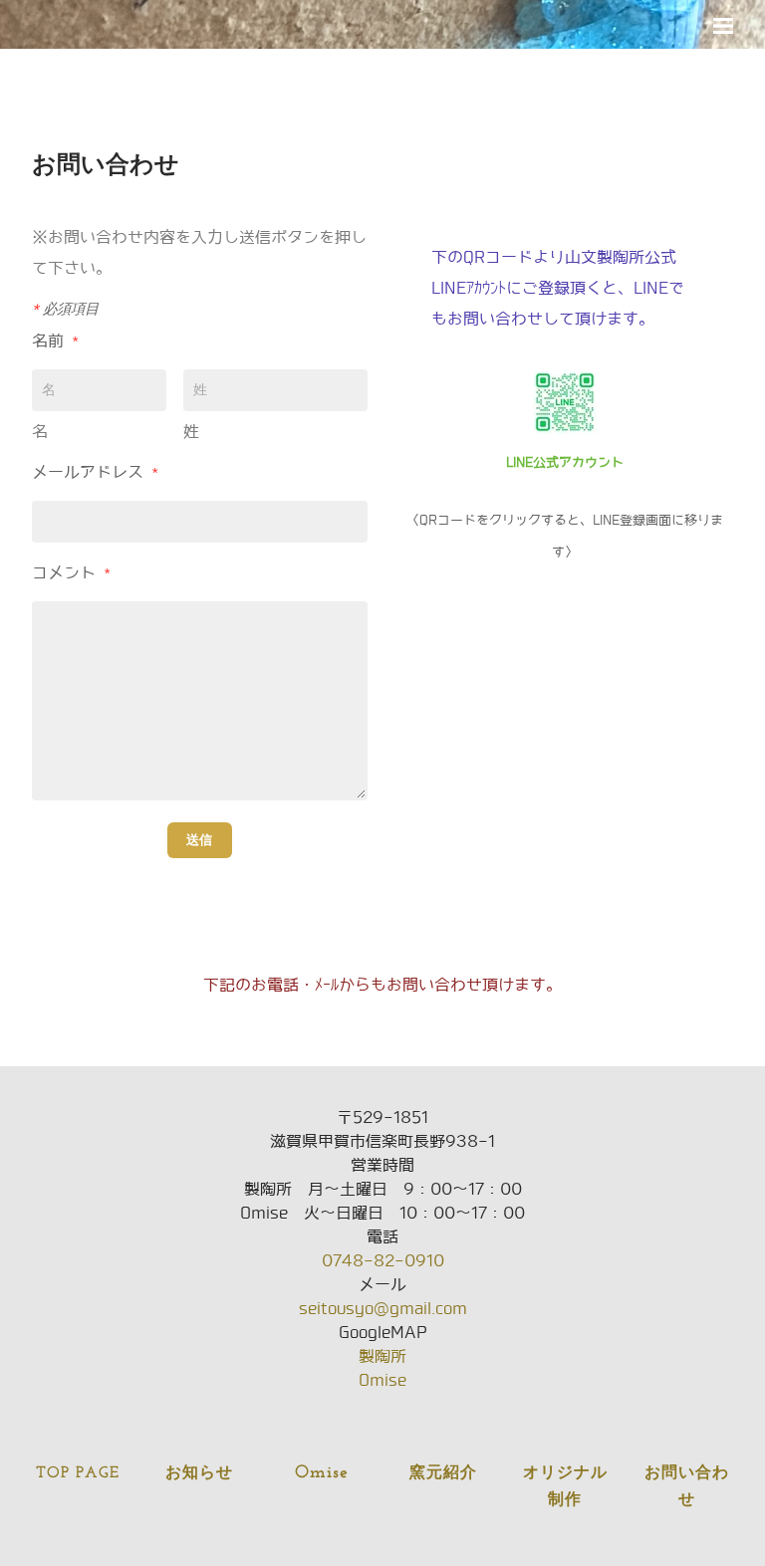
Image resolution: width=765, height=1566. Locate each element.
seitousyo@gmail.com (383, 1308)
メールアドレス (95, 472)
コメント (71, 572)
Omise (382, 1380)
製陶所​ (382, 1356)
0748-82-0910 (383, 1260)
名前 (55, 341)
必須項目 (65, 308)
